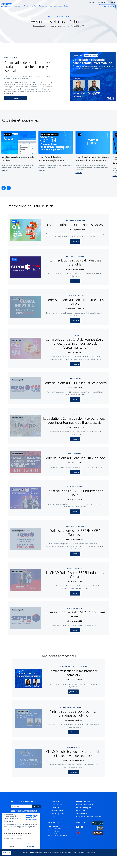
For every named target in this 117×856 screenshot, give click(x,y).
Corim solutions (57, 805)
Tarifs (66, 6)
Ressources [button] (43, 7)
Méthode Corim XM (58, 811)
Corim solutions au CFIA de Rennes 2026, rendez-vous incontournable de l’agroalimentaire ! (75, 343)
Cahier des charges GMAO (84, 805)
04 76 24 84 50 (52, 833)
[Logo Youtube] (77, 827)
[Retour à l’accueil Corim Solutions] (6, 5)
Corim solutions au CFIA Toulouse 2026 (75, 224)
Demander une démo (107, 6)
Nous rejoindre (64, 835)
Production (7, 134)
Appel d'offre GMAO (82, 814)
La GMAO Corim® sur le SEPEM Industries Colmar (75, 574)
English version (90, 852)
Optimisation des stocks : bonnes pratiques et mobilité (73, 713)
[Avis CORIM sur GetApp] (100, 828)
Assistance (55, 808)
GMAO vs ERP (80, 811)
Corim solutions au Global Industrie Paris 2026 (75, 301)
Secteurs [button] (18, 7)
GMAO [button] (34, 7)
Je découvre (75, 241)
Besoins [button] (27, 7)
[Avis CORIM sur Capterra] (97, 823)
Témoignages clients (58, 814)
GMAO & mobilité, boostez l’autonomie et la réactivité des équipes (73, 753)
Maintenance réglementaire (49, 134)
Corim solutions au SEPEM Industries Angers (75, 382)
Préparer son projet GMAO (85, 808)
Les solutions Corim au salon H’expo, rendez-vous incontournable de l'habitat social (75, 420)
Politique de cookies (65, 852)
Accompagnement (55, 6)
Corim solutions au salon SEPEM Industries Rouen (75, 614)
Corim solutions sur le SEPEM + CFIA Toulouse (75, 532)
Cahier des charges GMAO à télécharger (89, 817)
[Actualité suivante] (9, 188)
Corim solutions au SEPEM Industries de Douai (75, 492)
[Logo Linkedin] (82, 827)
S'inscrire (36, 806)
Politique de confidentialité (51, 852)
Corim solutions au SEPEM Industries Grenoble (75, 262)
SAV (79, 134)
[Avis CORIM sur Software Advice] (98, 833)
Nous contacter (53, 835)
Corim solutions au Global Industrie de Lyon (75, 457)
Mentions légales (37, 852)
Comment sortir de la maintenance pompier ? (73, 672)
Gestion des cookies (78, 852)
